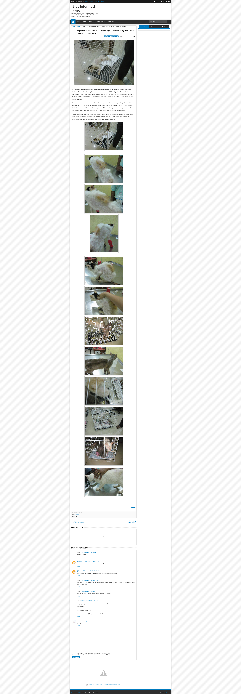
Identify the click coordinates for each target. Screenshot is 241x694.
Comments (92, 21)
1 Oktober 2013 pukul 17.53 (85, 621)
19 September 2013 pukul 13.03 (89, 600)
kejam (77, 514)
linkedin (164, 1)
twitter (154, 1)
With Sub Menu (101, 21)
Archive (84, 21)
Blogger (168, 693)
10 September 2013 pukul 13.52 (91, 571)
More (96, 1)
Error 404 (111, 21)
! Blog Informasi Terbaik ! (83, 8)
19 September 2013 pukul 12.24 (89, 580)
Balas (78, 557)
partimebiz (79, 561)
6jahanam (79, 571)
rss (162, 1)
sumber (133, 507)
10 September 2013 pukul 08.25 (89, 552)
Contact (91, 1)
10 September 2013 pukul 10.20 (91, 561)
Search (168, 21)
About (86, 1)
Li (77, 621)
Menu (102, 1)
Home (73, 21)
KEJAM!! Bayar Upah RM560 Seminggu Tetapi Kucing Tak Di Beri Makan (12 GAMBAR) (106, 31)
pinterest (169, 1)
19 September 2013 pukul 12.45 (89, 591)
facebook (157, 1)
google (159, 1)
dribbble (166, 1)
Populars (144, 27)
